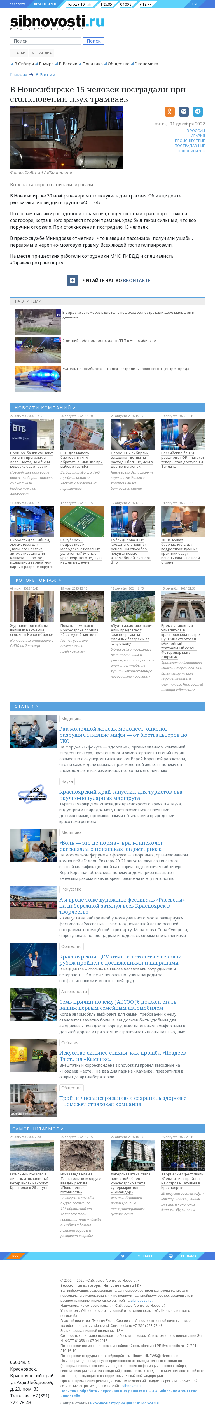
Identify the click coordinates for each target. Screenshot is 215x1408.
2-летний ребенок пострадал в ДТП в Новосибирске (109, 340)
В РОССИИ (196, 130)
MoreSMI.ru (150, 1403)
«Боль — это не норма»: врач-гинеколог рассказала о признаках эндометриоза (111, 845)
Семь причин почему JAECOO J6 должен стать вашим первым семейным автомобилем (117, 1004)
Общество (119, 63)
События (69, 1042)
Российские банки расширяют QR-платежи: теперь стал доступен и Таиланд (183, 459)
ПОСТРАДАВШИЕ (190, 145)
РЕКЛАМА (189, 1256)
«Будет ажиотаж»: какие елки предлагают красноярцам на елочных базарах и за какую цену (132, 634)
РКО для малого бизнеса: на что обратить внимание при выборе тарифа (81, 459)
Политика (92, 63)
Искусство (71, 889)
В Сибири (24, 63)
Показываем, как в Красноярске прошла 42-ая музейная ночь (79, 630)
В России (68, 63)
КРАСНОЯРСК (45, 4)
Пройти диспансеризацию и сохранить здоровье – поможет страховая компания (122, 1101)
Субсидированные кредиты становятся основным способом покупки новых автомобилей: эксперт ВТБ (131, 551)
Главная (18, 75)
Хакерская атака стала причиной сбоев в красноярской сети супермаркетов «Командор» (130, 1183)
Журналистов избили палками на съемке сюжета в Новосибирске (31, 630)
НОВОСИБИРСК (191, 150)
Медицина (71, 718)
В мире (46, 63)
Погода (73, 4)
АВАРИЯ (198, 135)
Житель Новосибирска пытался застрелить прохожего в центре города (125, 368)
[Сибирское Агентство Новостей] (57, 21)
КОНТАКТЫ (146, 1256)
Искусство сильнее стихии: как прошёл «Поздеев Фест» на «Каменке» (122, 1055)
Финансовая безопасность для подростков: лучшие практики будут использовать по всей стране (180, 551)
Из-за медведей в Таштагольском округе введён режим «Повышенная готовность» (80, 1183)
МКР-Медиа (42, 53)
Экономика (146, 63)
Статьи (19, 53)
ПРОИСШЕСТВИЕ (190, 140)
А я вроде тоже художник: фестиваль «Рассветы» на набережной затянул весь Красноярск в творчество (122, 905)
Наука (67, 781)
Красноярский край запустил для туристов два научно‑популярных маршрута (121, 794)
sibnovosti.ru (141, 1300)
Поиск (94, 41)
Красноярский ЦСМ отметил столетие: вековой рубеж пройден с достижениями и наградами (120, 959)
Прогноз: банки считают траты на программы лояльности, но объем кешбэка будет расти (31, 459)
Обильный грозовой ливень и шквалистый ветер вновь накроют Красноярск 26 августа (30, 1181)
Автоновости (74, 991)
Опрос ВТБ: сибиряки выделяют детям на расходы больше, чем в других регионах (132, 459)
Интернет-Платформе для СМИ (115, 1403)
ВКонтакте (136, 280)
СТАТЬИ (27, 706)
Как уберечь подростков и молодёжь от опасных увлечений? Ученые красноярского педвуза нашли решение (81, 551)
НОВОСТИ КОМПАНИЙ (45, 407)
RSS (15, 1256)
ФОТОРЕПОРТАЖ (38, 580)
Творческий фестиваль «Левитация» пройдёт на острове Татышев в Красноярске (182, 1181)
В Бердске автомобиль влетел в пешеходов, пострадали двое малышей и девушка (128, 315)
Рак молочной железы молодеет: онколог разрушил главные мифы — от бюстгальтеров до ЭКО (123, 734)
